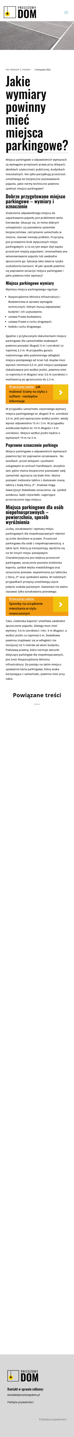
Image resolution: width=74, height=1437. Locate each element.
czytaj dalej (20, 799)
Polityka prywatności (20, 1402)
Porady (26, 69)
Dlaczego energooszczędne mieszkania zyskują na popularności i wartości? (33, 759)
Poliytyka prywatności (53, 1419)
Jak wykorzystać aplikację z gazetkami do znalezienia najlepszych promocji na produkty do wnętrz (34, 1182)
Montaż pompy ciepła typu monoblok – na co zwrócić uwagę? (33, 864)
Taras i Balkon (44, 1295)
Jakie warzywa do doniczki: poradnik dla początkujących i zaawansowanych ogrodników (36, 1285)
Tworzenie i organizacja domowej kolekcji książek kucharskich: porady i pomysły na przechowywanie (37, 1072)
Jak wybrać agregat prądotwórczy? (27, 966)
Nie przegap (12, 69)
